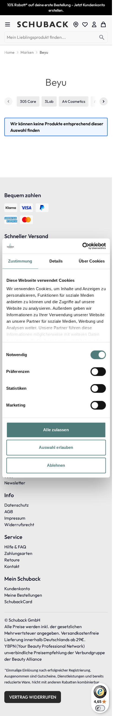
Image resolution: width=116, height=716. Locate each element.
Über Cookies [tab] (92, 261)
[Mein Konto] (94, 24)
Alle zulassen (56, 429)
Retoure (12, 559)
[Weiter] (104, 101)
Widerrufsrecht (19, 524)
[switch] (98, 371)
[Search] (102, 37)
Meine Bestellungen (23, 595)
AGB (8, 511)
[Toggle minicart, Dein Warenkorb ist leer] (103, 24)
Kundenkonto (17, 588)
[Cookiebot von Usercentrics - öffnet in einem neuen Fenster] (82, 246)
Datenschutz (16, 505)
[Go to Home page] (43, 24)
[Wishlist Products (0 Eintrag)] (85, 24)
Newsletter (14, 482)
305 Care (28, 101)
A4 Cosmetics (73, 101)
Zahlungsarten (18, 553)
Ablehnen (56, 465)
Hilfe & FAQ (15, 546)
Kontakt (11, 566)
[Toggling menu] (9, 24)
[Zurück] (8, 101)
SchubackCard (18, 601)
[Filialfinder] (75, 24)
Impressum (14, 518)
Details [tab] (56, 261)
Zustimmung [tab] (20, 261)
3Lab (49, 101)
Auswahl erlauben (56, 447)
